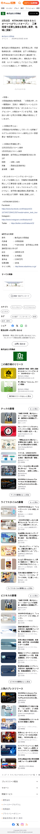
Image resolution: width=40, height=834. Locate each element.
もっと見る (34, 409)
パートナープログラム (11, 805)
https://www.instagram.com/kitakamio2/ (17, 220)
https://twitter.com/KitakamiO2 (22, 223)
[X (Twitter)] (17, 326)
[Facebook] (13, 326)
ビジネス (5, 311)
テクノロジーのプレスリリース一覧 (22, 775)
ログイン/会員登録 (30, 3)
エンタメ (9, 8)
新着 (2, 8)
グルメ (16, 8)
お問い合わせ (20, 344)
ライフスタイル (29, 307)
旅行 (22, 8)
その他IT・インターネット (21, 317)
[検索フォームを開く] (19, 3)
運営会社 (6, 800)
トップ (4, 775)
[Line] (21, 326)
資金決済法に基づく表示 (12, 818)
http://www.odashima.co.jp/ (25, 266)
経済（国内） (6, 321)
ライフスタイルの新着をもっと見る (20, 588)
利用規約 (6, 809)
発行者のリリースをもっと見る (20, 396)
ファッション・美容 (33, 8)
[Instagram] (22, 824)
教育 (34, 317)
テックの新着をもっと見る (20, 495)
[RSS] (26, 824)
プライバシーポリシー (11, 814)
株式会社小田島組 (8, 36)
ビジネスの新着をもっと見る (20, 682)
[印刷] (26, 326)
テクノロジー (16, 307)
